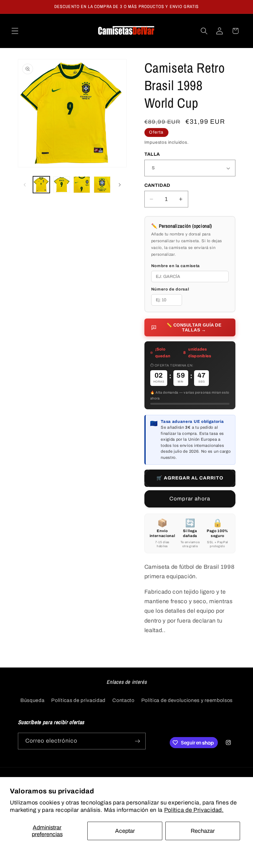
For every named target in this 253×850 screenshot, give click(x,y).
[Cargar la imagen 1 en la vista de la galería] (41, 184)
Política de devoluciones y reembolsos (187, 700)
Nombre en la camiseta (175, 266)
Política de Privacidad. (194, 810)
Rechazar (203, 831)
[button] (15, 31)
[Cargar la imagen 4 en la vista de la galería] (102, 184)
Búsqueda (32, 700)
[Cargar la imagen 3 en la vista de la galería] (81, 184)
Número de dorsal (170, 289)
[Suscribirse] (137, 741)
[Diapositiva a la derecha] (119, 184)
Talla (152, 154)
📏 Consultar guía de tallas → (194, 327)
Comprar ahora (189, 499)
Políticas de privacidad (78, 700)
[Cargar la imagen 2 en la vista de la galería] (61, 184)
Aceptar (125, 831)
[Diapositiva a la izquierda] (24, 184)
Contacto (123, 700)
